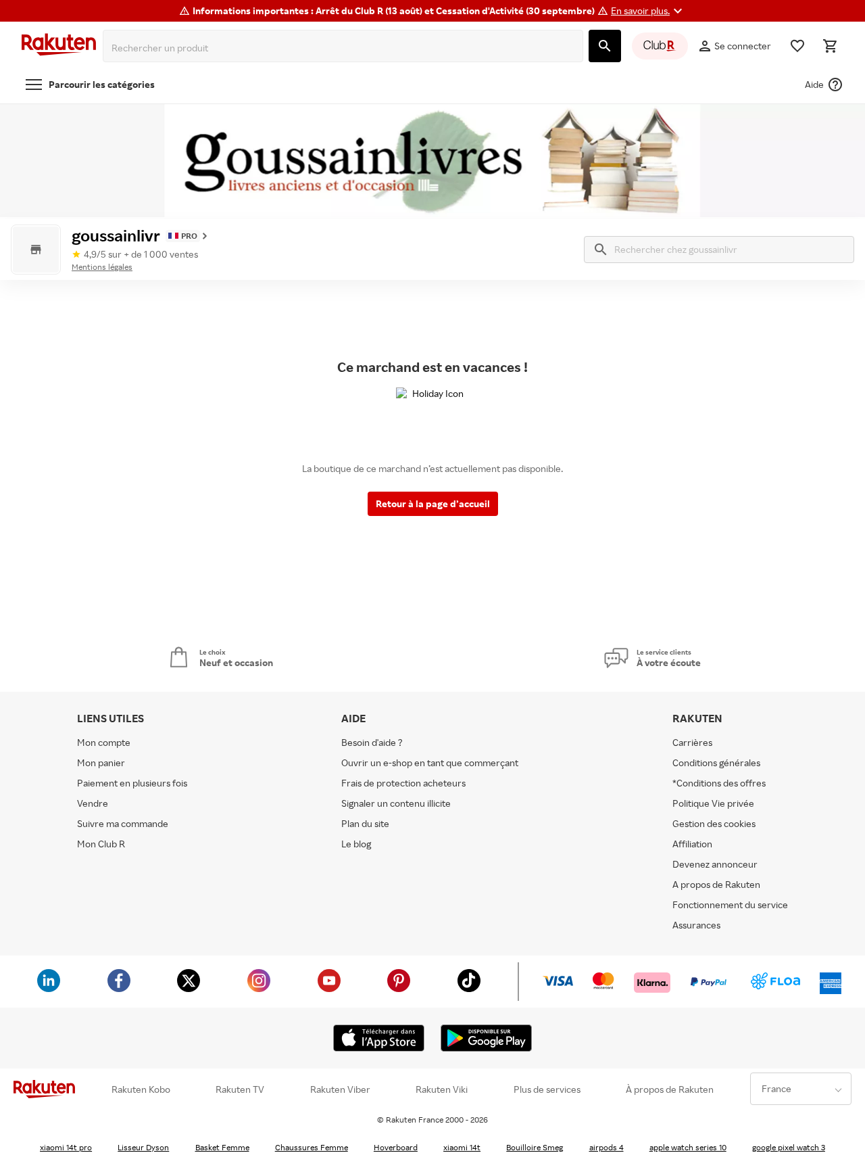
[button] (648, 11)
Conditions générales (716, 762)
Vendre (92, 803)
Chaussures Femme (311, 1147)
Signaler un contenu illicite (396, 803)
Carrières (692, 742)
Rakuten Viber (340, 1089)
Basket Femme (222, 1147)
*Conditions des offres (719, 783)
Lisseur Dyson (143, 1147)
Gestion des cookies (714, 823)
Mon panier (101, 762)
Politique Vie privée (713, 803)
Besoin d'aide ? (372, 742)
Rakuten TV (240, 1089)
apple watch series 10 (687, 1147)
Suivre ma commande (122, 823)
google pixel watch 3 (788, 1147)
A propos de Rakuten (716, 884)
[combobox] (346, 48)
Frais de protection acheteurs (403, 783)
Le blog (356, 843)
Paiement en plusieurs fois (132, 783)
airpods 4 (606, 1147)
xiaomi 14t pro (66, 1147)
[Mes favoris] (797, 46)
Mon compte (103, 742)
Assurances (696, 925)
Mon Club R (101, 843)
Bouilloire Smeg (534, 1147)
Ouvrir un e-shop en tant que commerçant (429, 762)
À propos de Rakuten (670, 1089)
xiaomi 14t (461, 1147)
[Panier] (829, 46)
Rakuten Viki (442, 1089)
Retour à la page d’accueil (433, 503)
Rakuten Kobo (141, 1089)
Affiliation (692, 843)
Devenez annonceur (715, 864)
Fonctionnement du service (730, 904)
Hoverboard (396, 1147)
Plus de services (547, 1089)
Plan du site (365, 823)
